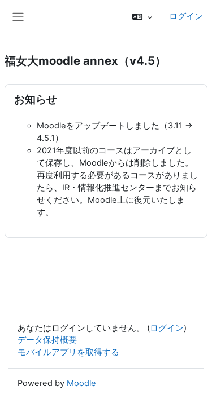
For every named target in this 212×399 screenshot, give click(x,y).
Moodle (81, 383)
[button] (142, 17)
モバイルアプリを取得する (68, 352)
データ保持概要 (47, 340)
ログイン (186, 16)
